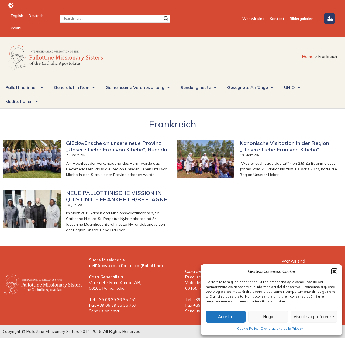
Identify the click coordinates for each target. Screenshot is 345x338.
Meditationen (19, 101)
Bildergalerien (301, 18)
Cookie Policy (247, 328)
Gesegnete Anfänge (247, 87)
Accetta (225, 316)
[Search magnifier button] (166, 18)
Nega (268, 316)
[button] (334, 271)
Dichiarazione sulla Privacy (282, 328)
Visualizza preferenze (314, 316)
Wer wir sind (253, 18)
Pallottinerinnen (21, 87)
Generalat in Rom (71, 87)
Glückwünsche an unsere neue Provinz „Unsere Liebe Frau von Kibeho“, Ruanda (116, 146)
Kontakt (277, 18)
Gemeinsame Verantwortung (135, 87)
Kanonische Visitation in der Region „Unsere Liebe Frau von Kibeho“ (284, 146)
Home (307, 56)
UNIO (289, 87)
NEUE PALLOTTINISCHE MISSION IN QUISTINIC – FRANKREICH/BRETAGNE (116, 196)
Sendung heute (196, 87)
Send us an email (104, 310)
